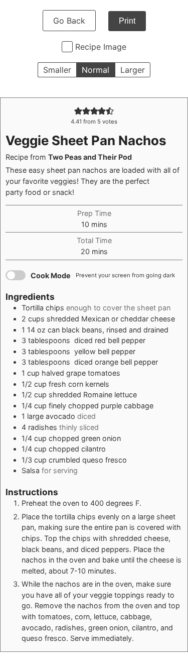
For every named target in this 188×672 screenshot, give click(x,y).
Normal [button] (95, 70)
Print (127, 21)
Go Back (69, 21)
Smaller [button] (57, 70)
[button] (78, 110)
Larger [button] (132, 70)
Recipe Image (100, 47)
